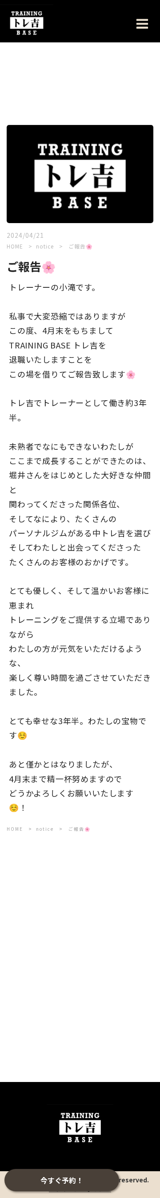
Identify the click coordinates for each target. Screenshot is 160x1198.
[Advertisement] (80, 934)
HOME (15, 246)
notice (46, 246)
